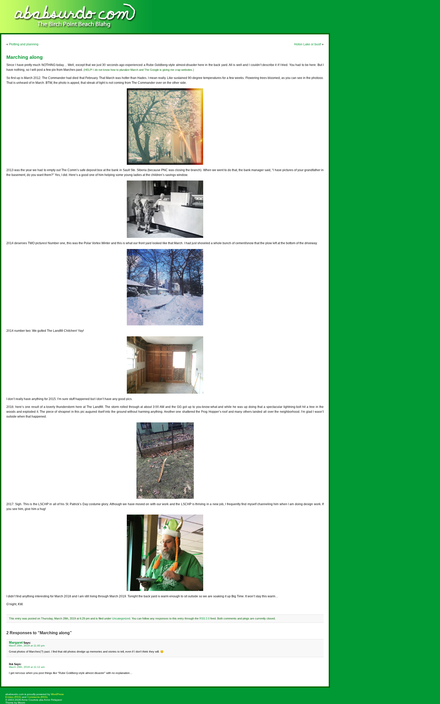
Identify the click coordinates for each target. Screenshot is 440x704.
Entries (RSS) (13, 697)
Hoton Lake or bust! (307, 44)
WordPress (57, 694)
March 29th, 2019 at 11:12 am (27, 667)
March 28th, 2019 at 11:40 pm (27, 645)
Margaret (16, 642)
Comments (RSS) (37, 697)
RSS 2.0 (204, 618)
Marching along (24, 57)
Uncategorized (121, 618)
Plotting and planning (23, 44)
